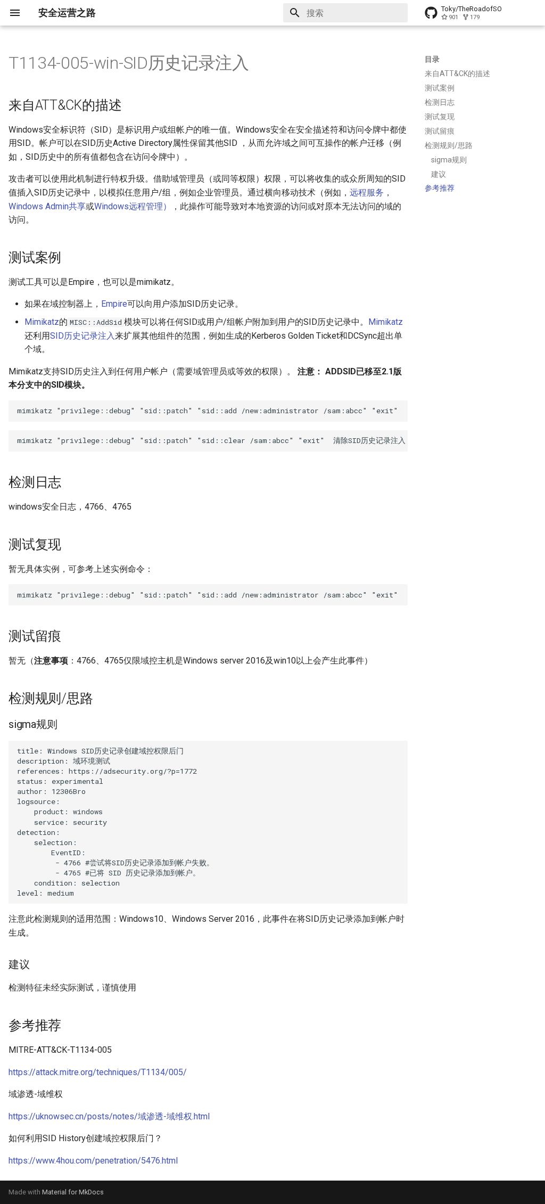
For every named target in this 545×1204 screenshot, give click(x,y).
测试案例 (440, 88)
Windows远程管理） (132, 206)
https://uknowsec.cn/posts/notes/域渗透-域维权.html (109, 1116)
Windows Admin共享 (47, 206)
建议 (438, 174)
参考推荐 (440, 188)
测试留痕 (440, 131)
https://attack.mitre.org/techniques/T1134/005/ (98, 1072)
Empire (114, 304)
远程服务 (367, 192)
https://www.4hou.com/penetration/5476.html (93, 1161)
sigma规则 (449, 159)
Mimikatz (41, 322)
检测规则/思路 (449, 145)
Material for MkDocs (73, 1192)
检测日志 (440, 102)
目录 (432, 59)
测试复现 (440, 116)
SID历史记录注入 (82, 336)
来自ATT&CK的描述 (457, 73)
